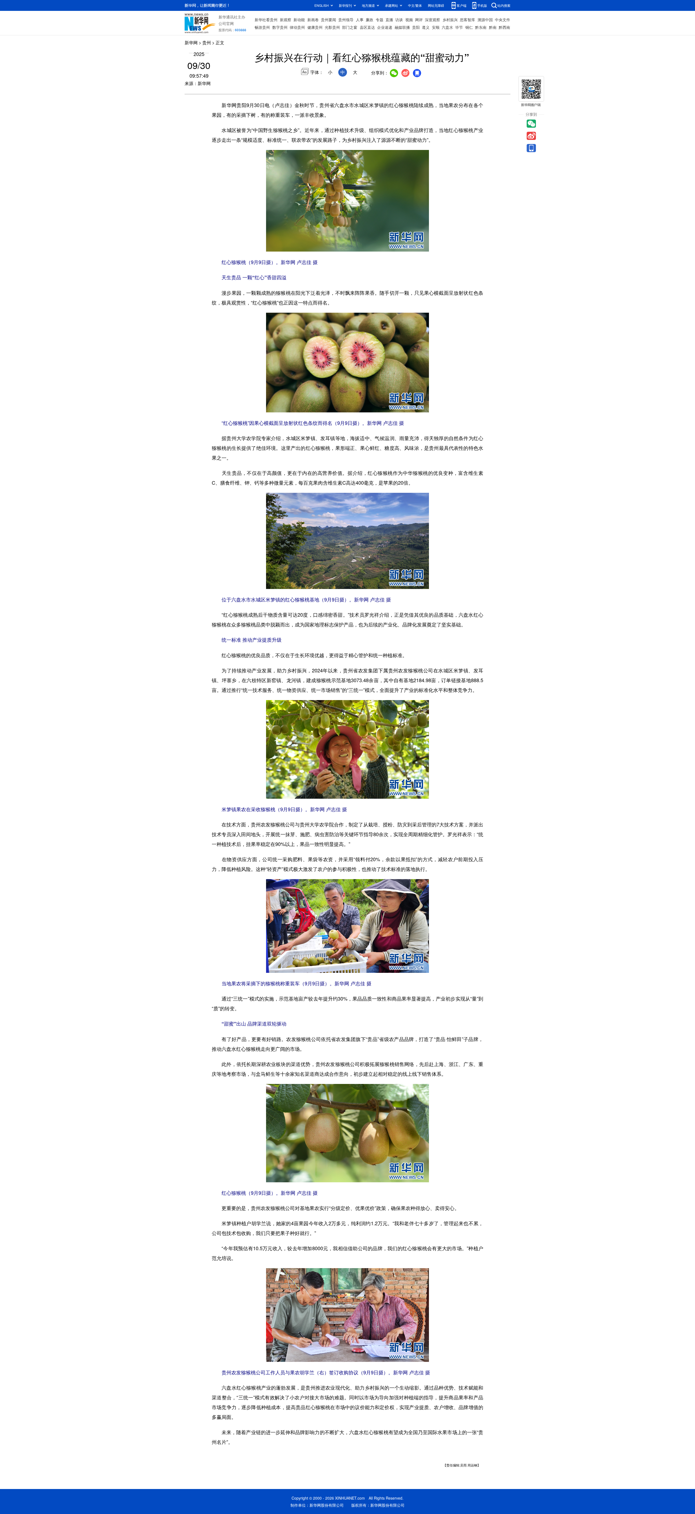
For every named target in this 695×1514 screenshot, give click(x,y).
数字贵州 (280, 27)
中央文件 (502, 19)
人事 (360, 19)
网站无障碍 (436, 5)
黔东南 (480, 27)
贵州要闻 (328, 19)
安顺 (436, 27)
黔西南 (504, 27)
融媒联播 (402, 27)
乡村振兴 (450, 19)
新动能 (299, 19)
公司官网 (226, 23)
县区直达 (367, 27)
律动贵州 (297, 27)
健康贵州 (315, 27)
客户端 (461, 5)
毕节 (459, 27)
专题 (379, 19)
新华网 (191, 42)
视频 (409, 19)
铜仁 (469, 27)
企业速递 (384, 27)
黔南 (493, 27)
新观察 (285, 19)
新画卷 (313, 19)
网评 (419, 19)
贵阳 (416, 27)
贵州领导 (345, 19)
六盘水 (447, 27)
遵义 (425, 27)
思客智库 (467, 19)
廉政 (369, 19)
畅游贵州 (262, 27)
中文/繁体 (415, 5)
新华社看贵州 (266, 19)
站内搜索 (503, 5)
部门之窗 (349, 27)
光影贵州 (332, 27)
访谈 (399, 19)
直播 (389, 19)
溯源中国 (485, 19)
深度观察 (432, 19)
